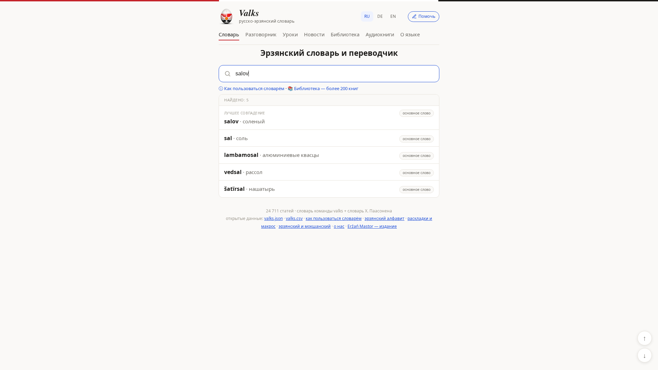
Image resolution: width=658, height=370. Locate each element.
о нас (339, 226)
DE (380, 16)
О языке (410, 34)
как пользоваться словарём (334, 218)
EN (393, 16)
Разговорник (261, 34)
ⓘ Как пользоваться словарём (251, 88)
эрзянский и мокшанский (305, 226)
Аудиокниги (380, 34)
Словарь (229, 34)
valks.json (273, 218)
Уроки (290, 34)
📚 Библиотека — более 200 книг (323, 88)
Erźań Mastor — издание (372, 226)
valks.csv (294, 218)
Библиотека (345, 34)
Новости (314, 34)
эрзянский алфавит (384, 218)
